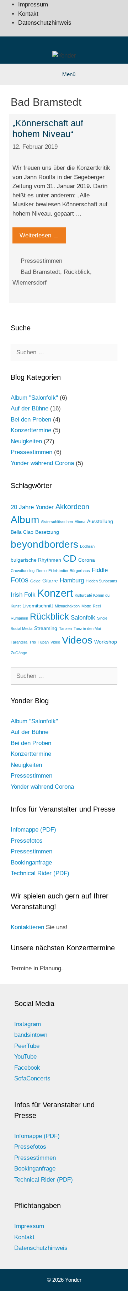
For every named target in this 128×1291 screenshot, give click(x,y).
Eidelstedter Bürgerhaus (69, 570)
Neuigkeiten (26, 441)
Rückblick (77, 271)
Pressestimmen (41, 260)
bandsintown (30, 1034)
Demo (41, 570)
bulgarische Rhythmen (36, 560)
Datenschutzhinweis (44, 22)
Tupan (43, 642)
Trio (32, 642)
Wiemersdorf (29, 282)
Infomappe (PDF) (33, 829)
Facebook (27, 1067)
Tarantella (19, 642)
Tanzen (65, 628)
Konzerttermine (31, 430)
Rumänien (19, 618)
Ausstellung (100, 521)
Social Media (21, 628)
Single (102, 618)
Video (55, 642)
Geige (35, 581)
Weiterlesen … (39, 235)
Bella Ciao (22, 532)
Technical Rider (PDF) (40, 873)
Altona (80, 521)
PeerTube (26, 1046)
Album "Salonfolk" (34, 397)
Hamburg (72, 580)
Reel (97, 606)
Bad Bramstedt (40, 271)
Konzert (55, 593)
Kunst (16, 606)
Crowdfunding (22, 570)
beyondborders (44, 544)
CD (69, 558)
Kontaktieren (27, 927)
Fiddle (100, 569)
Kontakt (28, 13)
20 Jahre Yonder (32, 507)
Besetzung (47, 532)
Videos (77, 640)
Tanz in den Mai (87, 628)
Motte (86, 606)
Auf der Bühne (29, 408)
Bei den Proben (31, 419)
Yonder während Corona (42, 463)
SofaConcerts (32, 1078)
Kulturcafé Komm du (92, 595)
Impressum (33, 4)
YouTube (25, 1056)
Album (25, 519)
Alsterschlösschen (57, 521)
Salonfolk (83, 617)
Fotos (19, 580)
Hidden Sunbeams (101, 581)
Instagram (27, 1024)
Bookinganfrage (31, 862)
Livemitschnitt (37, 605)
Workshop (105, 642)
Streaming (45, 628)
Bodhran (87, 546)
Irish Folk (23, 594)
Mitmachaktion (67, 606)
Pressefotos (27, 840)
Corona (86, 560)
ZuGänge (19, 653)
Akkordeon (72, 507)
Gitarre (50, 580)
